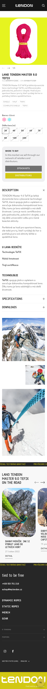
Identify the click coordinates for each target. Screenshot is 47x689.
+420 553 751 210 (10, 584)
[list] (23, 41)
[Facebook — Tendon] (13, 651)
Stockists (23, 169)
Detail (9, 556)
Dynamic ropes (11, 600)
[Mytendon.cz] (24, 5)
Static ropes (10, 606)
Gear (5, 618)
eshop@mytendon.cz (12, 590)
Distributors (23, 176)
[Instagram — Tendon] (5, 651)
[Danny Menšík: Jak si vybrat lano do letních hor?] (19, 512)
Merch (6, 612)
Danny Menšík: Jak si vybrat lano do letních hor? (17, 544)
